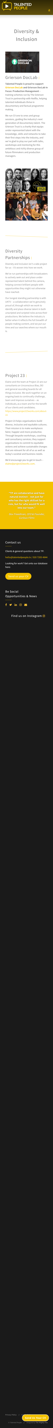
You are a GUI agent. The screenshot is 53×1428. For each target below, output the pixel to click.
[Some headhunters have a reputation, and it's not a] (26, 997)
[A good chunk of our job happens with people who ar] (41, 1026)
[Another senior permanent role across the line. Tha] (11, 657)
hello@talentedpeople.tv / (19, 557)
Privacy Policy (11, 1415)
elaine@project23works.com (20, 463)
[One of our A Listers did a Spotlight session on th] (11, 1004)
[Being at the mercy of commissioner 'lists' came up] (11, 1264)
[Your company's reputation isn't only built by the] (26, 1271)
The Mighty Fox (42, 1422)
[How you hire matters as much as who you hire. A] (41, 1288)
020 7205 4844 (40, 557)
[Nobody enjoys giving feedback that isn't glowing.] (26, 740)
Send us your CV (18, 576)
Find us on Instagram (27, 616)
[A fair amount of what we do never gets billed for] (41, 753)
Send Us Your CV (35, 1418)
